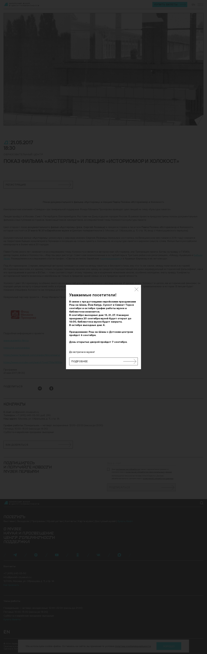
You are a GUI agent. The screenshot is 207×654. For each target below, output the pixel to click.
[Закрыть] (136, 289)
